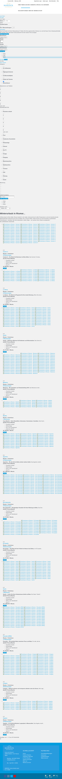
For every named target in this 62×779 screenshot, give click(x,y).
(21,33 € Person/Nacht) (9, 258)
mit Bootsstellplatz (8, 75)
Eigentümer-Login (38, 1)
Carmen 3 (5, 251)
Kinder (1, 39)
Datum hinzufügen (4, 34)
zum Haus (2, 16)
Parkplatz (5, 157)
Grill (4, 172)
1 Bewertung (6, 419)
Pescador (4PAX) (7, 636)
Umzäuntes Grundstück (9, 139)
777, (7, 350)
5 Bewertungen (7, 338)
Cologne (5, 683)
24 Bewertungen (7, 293)
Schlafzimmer (3, 47)
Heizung (5, 176)
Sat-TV (4, 150)
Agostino (5, 456)
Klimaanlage (6, 142)
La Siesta (5, 289)
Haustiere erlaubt (7, 111)
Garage (5, 153)
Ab (3, 266)
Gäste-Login (45, 1)
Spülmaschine (6, 164)
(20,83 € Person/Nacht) (9, 724)
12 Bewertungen (7, 721)
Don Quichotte (7, 502)
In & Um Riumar (45, 4)
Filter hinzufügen (4, 198)
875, (7, 732)
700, (7, 430)
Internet (5, 146)
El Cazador (6, 543)
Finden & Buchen (25, 4)
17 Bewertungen (7, 639)
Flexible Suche (4, 24)
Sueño (4, 589)
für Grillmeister (7, 68)
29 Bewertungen (7, 686)
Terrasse (5, 168)
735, (7, 304)
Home (19, 4)
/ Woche (11, 266)
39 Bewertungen (7, 546)
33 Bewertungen (7, 255)
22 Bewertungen (7, 460)
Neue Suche (3, 62)
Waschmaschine (7, 161)
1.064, (7, 603)
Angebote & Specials (35, 4)
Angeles (5, 718)
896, (7, 266)
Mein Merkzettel (52, 1)
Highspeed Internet (8, 71)
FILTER (2, 17)
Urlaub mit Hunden (23, 10)
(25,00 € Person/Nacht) (9, 422)
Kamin (4, 179)
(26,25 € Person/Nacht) (9, 296)
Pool (4, 135)
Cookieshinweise (45, 756)
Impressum (43, 755)
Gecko (4, 335)
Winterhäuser (6, 83)
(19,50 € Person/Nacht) (9, 463)
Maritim (5, 415)
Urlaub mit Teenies (8, 79)
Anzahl (2, 44)
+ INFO (5, 268)
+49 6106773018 (15, 758)
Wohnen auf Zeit (38, 10)
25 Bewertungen (7, 385)
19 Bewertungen (7, 505)
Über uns (30, 10)
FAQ (58, 1)
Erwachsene (3, 35)
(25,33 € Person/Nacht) (9, 595)
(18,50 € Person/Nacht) (9, 342)
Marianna (5, 382)
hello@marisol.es (11, 759)
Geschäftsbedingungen (46, 753)
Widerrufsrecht (44, 758)
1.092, (7, 471)
